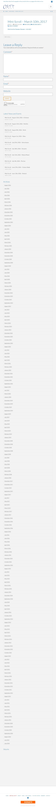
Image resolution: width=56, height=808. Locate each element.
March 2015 (7, 585)
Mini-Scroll (27, 24)
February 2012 (8, 676)
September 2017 (8, 491)
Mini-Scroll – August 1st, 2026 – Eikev (15, 136)
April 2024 (7, 279)
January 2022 (7, 370)
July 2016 (6, 535)
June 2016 (7, 538)
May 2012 (7, 666)
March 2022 (7, 363)
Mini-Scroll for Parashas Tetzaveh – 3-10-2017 (19, 29)
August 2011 (7, 696)
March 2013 (7, 635)
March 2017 (7, 508)
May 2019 (7, 424)
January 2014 (7, 612)
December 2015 (8, 558)
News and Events (36, 24)
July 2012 (6, 659)
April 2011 (7, 709)
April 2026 (7, 198)
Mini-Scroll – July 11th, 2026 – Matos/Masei (17, 155)
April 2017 (7, 504)
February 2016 (8, 551)
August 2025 (7, 225)
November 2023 (8, 296)
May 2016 (7, 541)
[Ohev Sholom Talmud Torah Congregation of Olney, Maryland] (8, 6)
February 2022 (8, 366)
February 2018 (8, 474)
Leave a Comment (13, 26)
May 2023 (7, 316)
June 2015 (7, 575)
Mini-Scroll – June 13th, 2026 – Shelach (16, 173)
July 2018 (6, 457)
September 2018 (8, 451)
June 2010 (7, 743)
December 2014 (8, 595)
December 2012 (8, 646)
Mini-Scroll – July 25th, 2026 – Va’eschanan (17, 142)
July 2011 (6, 699)
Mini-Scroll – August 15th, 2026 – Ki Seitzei (17, 117)
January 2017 (7, 514)
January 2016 (7, 555)
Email (6, 83)
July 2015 (6, 572)
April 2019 (7, 427)
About (19, 795)
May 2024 (7, 276)
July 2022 (6, 350)
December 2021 (8, 373)
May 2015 (7, 578)
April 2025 (7, 239)
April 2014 (7, 609)
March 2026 (7, 202)
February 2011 (8, 716)
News (6, 11)
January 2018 (7, 477)
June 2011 (7, 703)
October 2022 (8, 340)
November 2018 (8, 444)
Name (6, 76)
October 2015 (8, 562)
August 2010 (7, 736)
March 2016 (7, 548)
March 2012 (7, 673)
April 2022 (7, 360)
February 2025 (8, 245)
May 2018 (7, 464)
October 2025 (8, 218)
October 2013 (8, 615)
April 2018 (7, 467)
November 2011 (8, 686)
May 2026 (7, 195)
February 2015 (8, 588)
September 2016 (8, 528)
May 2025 (7, 235)
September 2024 (8, 262)
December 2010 (8, 723)
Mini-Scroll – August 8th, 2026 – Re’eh (15, 130)
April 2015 (7, 582)
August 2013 (7, 622)
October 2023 (8, 299)
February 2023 (8, 326)
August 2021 (7, 387)
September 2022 (8, 343)
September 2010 (8, 733)
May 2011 (7, 706)
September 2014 (8, 599)
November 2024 (8, 256)
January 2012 (7, 679)
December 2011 (8, 683)
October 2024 (8, 259)
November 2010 (8, 726)
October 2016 (8, 524)
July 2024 (6, 269)
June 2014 (7, 602)
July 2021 (6, 390)
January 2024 (7, 289)
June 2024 (7, 272)
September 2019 (8, 410)
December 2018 (8, 440)
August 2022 (7, 346)
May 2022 (7, 356)
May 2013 (7, 629)
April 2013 (7, 632)
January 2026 (7, 208)
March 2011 (7, 713)
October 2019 (8, 407)
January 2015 (7, 592)
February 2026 (8, 205)
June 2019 (7, 420)
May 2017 (7, 501)
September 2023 (8, 303)
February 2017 (8, 511)
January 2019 (7, 437)
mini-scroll (7, 37)
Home (7, 795)
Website (6, 91)
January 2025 (7, 249)
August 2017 (7, 494)
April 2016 (7, 545)
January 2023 (7, 329)
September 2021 (8, 383)
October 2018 (8, 447)
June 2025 (7, 232)
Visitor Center (36, 795)
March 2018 (7, 471)
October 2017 (8, 488)
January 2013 (7, 642)
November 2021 (8, 377)
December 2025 (8, 212)
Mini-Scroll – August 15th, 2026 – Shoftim (16, 124)
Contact (48, 795)
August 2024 (7, 266)
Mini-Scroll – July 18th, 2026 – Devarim (16, 148)
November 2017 (8, 484)
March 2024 (7, 282)
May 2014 (7, 605)
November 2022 (8, 336)
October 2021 (8, 380)
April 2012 (7, 669)
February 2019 (8, 434)
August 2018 (7, 454)
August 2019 (7, 414)
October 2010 (8, 730)
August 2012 (7, 656)
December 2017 (8, 481)
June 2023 (7, 313)
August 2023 (7, 306)
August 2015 (7, 568)
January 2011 (7, 720)
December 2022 (8, 333)
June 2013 (7, 625)
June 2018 (7, 461)
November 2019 (8, 403)
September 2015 (8, 565)
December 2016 (8, 518)
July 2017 (6, 498)
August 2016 (7, 531)
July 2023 (6, 309)
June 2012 (7, 662)
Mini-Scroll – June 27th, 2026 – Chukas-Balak (17, 167)
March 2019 (7, 430)
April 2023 (7, 319)
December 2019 (8, 400)
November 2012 (8, 649)
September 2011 (8, 693)
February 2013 (8, 639)
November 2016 (8, 521)
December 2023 (8, 293)
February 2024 (8, 286)
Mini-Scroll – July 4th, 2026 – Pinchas (15, 161)
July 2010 (6, 740)
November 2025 (8, 215)
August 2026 (7, 185)
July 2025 (6, 229)
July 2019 (6, 417)
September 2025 (8, 222)
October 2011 (8, 689)
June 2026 (7, 192)
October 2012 (8, 652)
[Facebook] (52, 1)
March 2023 (7, 323)
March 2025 (7, 242)
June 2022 (7, 353)
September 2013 (8, 619)
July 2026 (6, 188)
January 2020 (7, 397)
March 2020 (7, 393)
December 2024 (8, 252)
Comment (7, 52)
